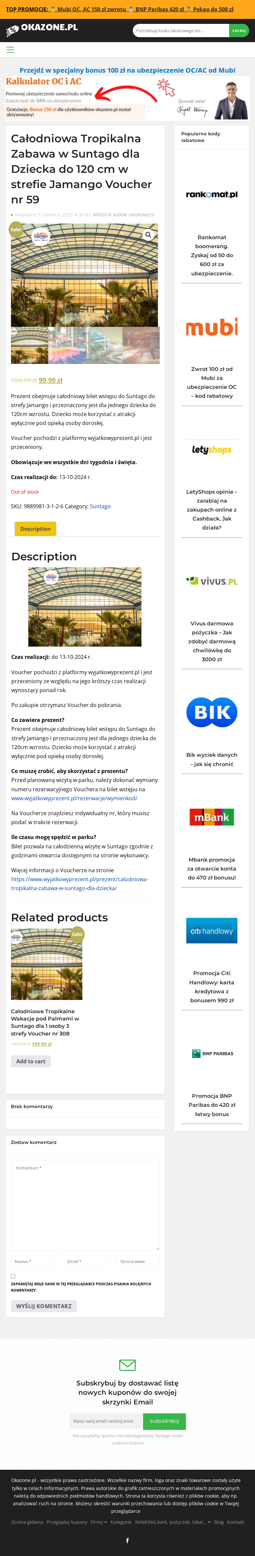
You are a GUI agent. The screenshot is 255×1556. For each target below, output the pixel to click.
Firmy (97, 1522)
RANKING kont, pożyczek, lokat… (171, 1522)
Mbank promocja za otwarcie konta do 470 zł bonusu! (211, 869)
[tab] (35, 529)
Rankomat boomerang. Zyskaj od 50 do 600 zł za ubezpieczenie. (212, 255)
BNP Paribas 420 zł (159, 9)
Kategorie (121, 1522)
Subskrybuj (164, 1421)
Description (35, 528)
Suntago (100, 506)
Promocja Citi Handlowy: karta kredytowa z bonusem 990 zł (211, 987)
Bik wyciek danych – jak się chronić (211, 759)
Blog (219, 1522)
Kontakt (235, 1522)
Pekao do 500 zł (213, 9)
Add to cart (30, 1061)
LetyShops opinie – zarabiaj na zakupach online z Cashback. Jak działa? (211, 510)
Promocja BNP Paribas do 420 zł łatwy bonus (212, 1105)
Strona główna (27, 1522)
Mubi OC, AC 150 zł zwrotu (91, 9)
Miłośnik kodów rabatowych (123, 214)
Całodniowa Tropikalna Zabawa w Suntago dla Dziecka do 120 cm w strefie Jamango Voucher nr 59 (81, 169)
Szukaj (239, 30)
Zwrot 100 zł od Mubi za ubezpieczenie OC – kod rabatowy (212, 382)
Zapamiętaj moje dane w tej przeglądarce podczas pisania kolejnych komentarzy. (81, 1287)
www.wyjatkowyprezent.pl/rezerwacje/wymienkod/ (74, 798)
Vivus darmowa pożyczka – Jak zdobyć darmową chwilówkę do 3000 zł (212, 641)
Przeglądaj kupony (66, 1522)
